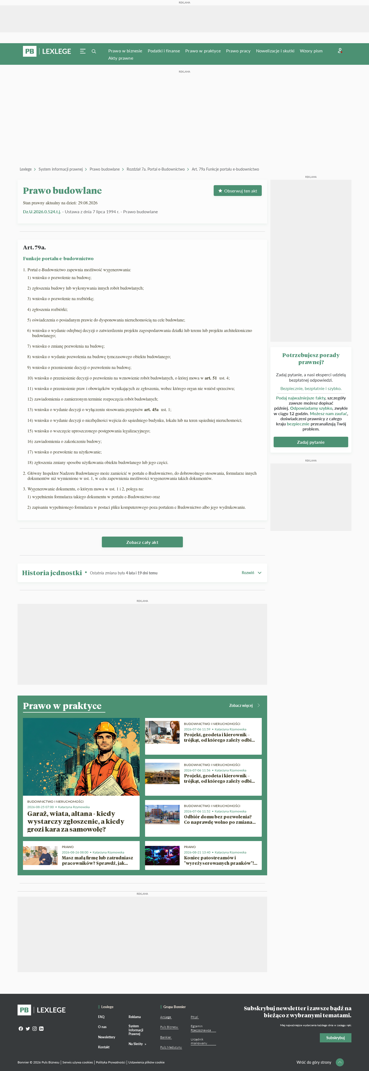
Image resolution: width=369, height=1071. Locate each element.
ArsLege (165, 1017)
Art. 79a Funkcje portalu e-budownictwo (225, 169)
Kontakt (103, 1047)
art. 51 (211, 378)
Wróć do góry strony (314, 1062)
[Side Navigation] (83, 51)
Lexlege (26, 169)
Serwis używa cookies (77, 1062)
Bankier (165, 1037)
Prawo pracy (238, 50)
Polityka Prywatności (110, 1062)
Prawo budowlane (105, 169)
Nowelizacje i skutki (275, 50)
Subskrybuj (335, 1037)
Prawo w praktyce (203, 50)
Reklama (135, 1017)
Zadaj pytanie (311, 442)
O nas (102, 1027)
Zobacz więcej (241, 705)
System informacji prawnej (61, 169)
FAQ (101, 1017)
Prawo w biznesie (125, 50)
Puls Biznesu (169, 1027)
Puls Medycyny (171, 1047)
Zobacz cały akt (142, 542)
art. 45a (152, 409)
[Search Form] (93, 51)
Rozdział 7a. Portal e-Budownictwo (156, 169)
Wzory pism (311, 50)
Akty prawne (120, 57)
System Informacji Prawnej (136, 1030)
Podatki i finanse (164, 50)
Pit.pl (194, 1017)
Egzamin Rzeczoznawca (201, 1028)
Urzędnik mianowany (199, 1041)
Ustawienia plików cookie (146, 1062)
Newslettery (106, 1037)
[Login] (340, 50)
